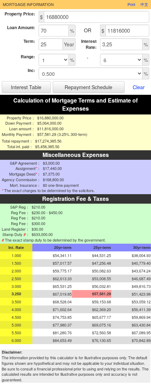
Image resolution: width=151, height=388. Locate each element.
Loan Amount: (21, 28)
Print (131, 4)
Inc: (31, 70)
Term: (29, 41)
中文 (144, 4)
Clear (139, 87)
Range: (28, 57)
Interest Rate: (89, 44)
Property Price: (20, 14)
